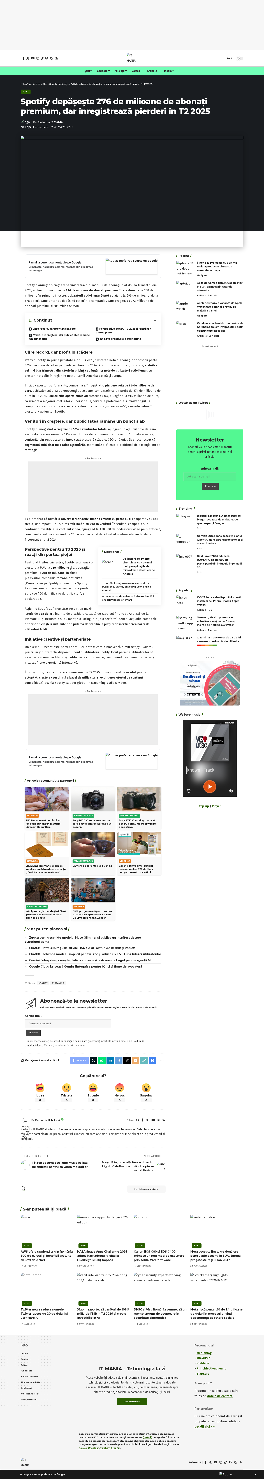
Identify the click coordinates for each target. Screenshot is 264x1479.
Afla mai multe (132, 1401)
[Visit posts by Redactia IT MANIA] (25, 1120)
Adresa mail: (33, 1016)
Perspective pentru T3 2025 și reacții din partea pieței (123, 330)
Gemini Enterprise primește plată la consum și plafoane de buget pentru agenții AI (90, 960)
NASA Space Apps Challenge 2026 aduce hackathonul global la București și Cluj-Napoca (102, 1256)
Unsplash (93, 1447)
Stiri (25, 91)
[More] (161, 1060)
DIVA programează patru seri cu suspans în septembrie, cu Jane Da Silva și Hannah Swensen (92, 914)
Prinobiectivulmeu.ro (211, 1368)
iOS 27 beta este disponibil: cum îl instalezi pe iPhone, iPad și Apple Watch (219, 601)
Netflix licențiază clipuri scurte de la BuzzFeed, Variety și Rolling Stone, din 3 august (126, 586)
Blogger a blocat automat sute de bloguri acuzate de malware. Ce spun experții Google (219, 519)
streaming (58, 983)
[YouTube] (32, 58)
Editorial (214, 335)
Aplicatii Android (207, 295)
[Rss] (56, 58)
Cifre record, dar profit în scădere (54, 328)
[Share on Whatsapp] (102, 1060)
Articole (202, 335)
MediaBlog (204, 1353)
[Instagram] (37, 58)
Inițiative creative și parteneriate (120, 338)
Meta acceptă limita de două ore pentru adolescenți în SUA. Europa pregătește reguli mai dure (215, 1256)
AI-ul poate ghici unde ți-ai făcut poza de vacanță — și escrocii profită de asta (46, 914)
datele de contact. (220, 1396)
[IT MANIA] (132, 58)
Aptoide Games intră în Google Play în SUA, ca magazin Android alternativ (219, 286)
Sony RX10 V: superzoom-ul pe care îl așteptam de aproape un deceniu (92, 823)
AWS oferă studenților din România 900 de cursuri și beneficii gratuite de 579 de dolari (47, 1256)
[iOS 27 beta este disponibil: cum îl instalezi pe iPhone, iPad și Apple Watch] (185, 602)
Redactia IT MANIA (50, 122)
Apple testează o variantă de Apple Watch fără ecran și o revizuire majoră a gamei (220, 306)
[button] (222, 58)
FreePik (116, 1447)
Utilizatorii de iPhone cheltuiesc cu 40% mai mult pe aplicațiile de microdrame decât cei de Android (139, 566)
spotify (43, 983)
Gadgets (202, 275)
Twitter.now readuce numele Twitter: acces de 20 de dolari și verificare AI (44, 1313)
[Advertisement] (132, 25)
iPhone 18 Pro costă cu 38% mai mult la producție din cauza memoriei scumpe (217, 266)
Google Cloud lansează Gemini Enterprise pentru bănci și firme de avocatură (85, 966)
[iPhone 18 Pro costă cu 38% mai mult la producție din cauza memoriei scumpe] (185, 267)
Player (216, 806)
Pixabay (105, 1447)
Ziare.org (203, 1374)
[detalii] (147, 1437)
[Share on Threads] (127, 1060)
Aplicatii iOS (204, 609)
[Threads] (51, 58)
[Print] (152, 1060)
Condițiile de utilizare (75, 1041)
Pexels (83, 1447)
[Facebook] (23, 58)
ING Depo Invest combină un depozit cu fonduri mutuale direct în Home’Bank (43, 823)
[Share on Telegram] (118, 1060)
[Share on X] (93, 1060)
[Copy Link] (144, 1060)
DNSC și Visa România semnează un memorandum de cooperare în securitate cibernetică (160, 1313)
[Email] (135, 1060)
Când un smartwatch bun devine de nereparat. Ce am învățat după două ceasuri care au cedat (220, 327)
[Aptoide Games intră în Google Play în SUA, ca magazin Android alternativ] (185, 288)
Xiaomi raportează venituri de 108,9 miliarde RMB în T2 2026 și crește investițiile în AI (103, 1313)
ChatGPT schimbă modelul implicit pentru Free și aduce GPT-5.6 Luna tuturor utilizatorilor (95, 954)
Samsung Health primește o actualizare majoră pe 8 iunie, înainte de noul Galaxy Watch (216, 621)
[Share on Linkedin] (110, 1060)
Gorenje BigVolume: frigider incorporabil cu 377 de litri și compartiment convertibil (136, 869)
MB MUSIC (203, 1358)
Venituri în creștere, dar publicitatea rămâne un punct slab (59, 336)
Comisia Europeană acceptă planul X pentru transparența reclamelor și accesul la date (220, 539)
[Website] (138, 1120)
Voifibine (203, 1363)
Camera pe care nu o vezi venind (92, 865)
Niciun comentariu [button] (148, 1189)
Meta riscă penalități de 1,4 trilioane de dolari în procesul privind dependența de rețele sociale (216, 1313)
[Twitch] (46, 58)
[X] (27, 58)
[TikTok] (42, 58)
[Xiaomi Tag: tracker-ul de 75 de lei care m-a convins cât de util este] (185, 642)
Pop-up (204, 806)
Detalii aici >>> (204, 1426)
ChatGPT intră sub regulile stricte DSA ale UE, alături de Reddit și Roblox (82, 948)
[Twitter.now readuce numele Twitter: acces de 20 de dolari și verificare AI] (47, 1289)
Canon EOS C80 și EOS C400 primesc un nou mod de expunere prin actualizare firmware (159, 1256)
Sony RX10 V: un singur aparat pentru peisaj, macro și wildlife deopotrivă (137, 823)
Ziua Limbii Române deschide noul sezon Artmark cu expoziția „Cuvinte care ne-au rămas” (46, 869)
